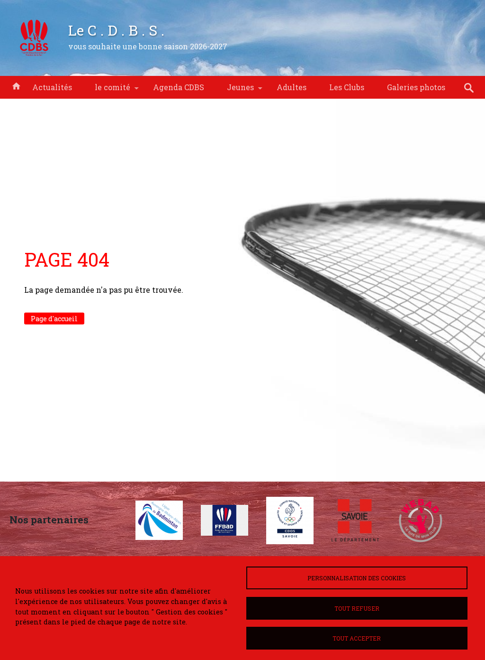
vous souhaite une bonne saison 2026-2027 (147, 46)
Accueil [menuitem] (16, 85)
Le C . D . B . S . (116, 29)
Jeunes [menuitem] (235, 90)
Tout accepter (356, 638)
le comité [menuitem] (106, 90)
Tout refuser (356, 608)
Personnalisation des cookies (356, 578)
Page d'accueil (54, 318)
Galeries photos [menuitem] (416, 87)
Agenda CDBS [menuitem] (178, 87)
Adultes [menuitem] (291, 87)
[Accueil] (34, 38)
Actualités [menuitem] (52, 87)
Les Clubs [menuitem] (346, 87)
